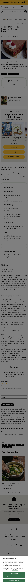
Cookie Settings (14, 573)
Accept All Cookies (14, 580)
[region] (14, 570)
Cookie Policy (15, 569)
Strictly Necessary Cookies (14, 576)
